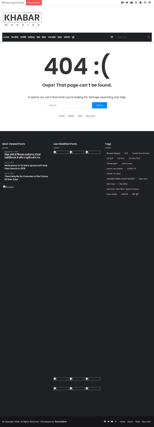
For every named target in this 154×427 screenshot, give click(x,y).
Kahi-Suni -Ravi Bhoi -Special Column (123, 189)
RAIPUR (124, 194)
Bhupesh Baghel (113, 153)
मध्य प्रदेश (51, 37)
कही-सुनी (135, 194)
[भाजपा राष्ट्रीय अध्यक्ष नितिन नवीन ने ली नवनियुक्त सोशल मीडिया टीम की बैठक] (77, 381)
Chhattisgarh (112, 163)
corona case (127, 163)
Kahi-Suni (143, 179)
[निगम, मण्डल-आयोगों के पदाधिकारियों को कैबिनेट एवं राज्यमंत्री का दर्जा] (77, 263)
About (71, 116)
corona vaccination (115, 168)
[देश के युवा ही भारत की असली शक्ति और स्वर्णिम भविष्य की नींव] (61, 155)
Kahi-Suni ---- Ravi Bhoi (117, 184)
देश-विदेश (14, 37)
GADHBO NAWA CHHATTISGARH (121, 179)
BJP (126, 153)
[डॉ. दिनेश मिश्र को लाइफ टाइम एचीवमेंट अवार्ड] (93, 391)
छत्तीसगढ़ (31, 37)
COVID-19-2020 (114, 174)
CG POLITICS (134, 158)
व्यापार (60, 37)
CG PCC (121, 158)
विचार (44, 37)
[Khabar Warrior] (22, 19)
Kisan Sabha (112, 194)
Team (80, 116)
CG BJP (110, 158)
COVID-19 (131, 168)
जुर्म (73, 37)
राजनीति (23, 37)
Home (6, 37)
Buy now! (90, 116)
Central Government (140, 153)
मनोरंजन (67, 37)
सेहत (38, 37)
